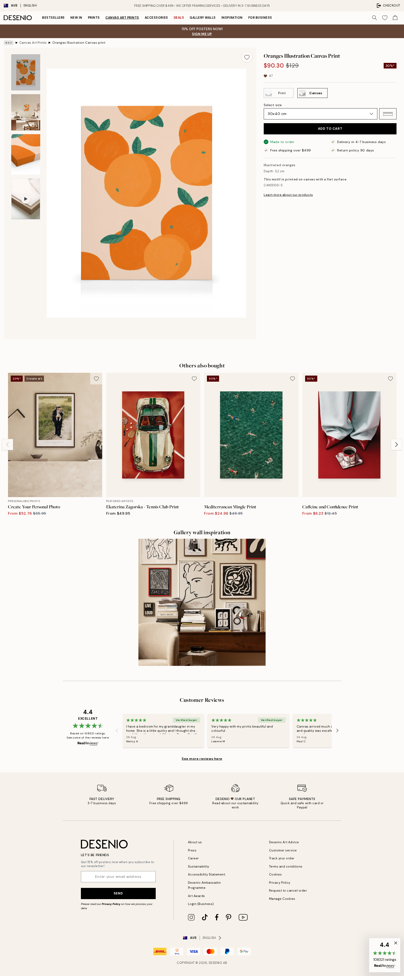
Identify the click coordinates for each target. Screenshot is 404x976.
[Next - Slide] (396, 444)
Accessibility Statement (206, 874)
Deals (179, 18)
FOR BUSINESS (260, 18)
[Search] (374, 17)
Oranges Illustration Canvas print (78, 43)
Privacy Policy (111, 904)
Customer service (283, 850)
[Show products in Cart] (395, 17)
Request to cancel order (288, 891)
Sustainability (198, 866)
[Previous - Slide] (7, 444)
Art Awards (196, 896)
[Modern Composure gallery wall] (202, 602)
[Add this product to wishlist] (246, 56)
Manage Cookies (282, 899)
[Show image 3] (25, 154)
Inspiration (232, 18)
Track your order (282, 858)
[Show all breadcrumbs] (9, 42)
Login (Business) (201, 904)
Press (192, 850)
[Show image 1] (25, 72)
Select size (273, 105)
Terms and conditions (286, 866)
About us (195, 842)
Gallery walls (203, 18)
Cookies (275, 874)
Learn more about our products (288, 195)
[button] (388, 113)
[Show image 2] (25, 112)
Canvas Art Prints (122, 18)
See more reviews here (202, 759)
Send (118, 893)
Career (193, 858)
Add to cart (330, 128)
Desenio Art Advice (284, 842)
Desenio (215, 963)
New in (76, 18)
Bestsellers (53, 18)
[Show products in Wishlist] (385, 17)
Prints (94, 18)
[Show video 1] (25, 198)
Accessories (156, 18)
